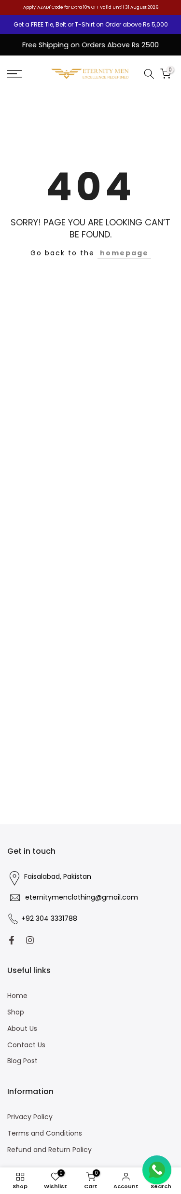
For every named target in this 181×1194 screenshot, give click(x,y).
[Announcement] (90, 24)
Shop (15, 1012)
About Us (22, 1028)
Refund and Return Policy (49, 1149)
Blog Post (22, 1061)
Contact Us (26, 1045)
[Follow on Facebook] (11, 940)
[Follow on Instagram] (30, 940)
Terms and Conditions (44, 1133)
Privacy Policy (30, 1117)
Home (17, 995)
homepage (124, 253)
